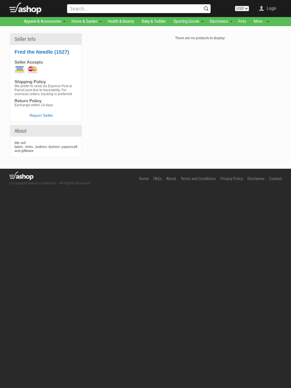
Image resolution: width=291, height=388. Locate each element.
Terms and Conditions (198, 178)
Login (271, 8)
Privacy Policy (232, 178)
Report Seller (41, 115)
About (171, 178)
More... (259, 21)
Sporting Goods (186, 21)
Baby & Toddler (154, 21)
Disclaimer (256, 178)
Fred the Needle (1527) (41, 52)
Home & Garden (84, 21)
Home (144, 178)
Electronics (219, 21)
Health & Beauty (121, 21)
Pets (242, 21)
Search (206, 8)
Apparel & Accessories (42, 21)
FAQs (157, 178)
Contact (275, 178)
